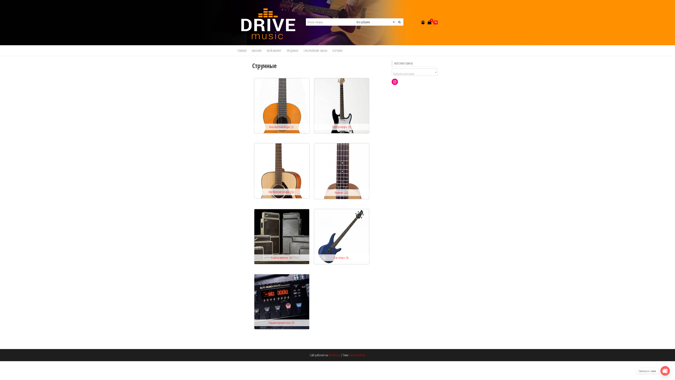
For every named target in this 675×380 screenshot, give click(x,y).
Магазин (257, 51)
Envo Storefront (357, 355)
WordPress (334, 355)
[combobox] (415, 72)
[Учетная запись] (423, 22)
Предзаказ (292, 51)
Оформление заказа (315, 51)
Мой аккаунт (274, 51)
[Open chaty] (665, 371)
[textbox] (415, 74)
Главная (241, 51)
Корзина (337, 51)
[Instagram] (395, 82)
